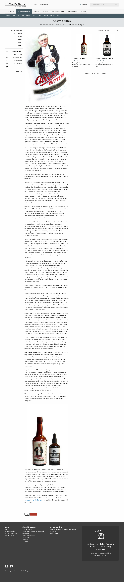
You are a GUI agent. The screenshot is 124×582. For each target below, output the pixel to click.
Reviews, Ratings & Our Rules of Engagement (63, 529)
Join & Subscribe (10, 531)
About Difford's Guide (29, 527)
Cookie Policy (54, 533)
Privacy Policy (54, 531)
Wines (20, 45)
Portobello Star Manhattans (33, 500)
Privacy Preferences (11, 533)
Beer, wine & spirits (16, 30)
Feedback (25, 541)
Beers (20, 42)
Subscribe (33, 514)
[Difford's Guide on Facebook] (12, 566)
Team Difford (26, 537)
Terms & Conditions (56, 527)
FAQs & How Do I (28, 529)
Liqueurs (19, 39)
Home (26, 510)
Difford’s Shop (9, 535)
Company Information (29, 535)
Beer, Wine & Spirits (34, 510)
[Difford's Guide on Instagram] (7, 566)
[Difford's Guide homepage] (15, 5)
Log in (7, 529)
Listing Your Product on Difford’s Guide (33, 531)
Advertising (26, 533)
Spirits (20, 36)
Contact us (25, 539)
